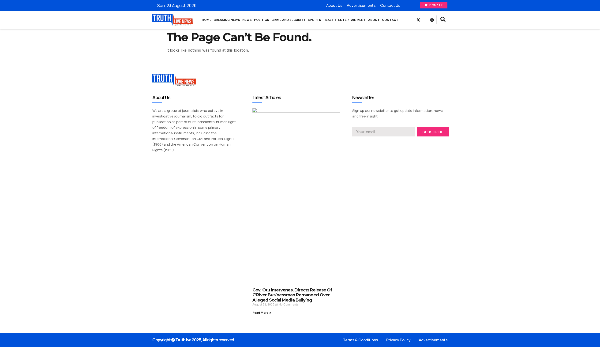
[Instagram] (432, 20)
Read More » (261, 312)
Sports (314, 20)
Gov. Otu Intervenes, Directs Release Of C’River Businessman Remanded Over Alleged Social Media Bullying (292, 295)
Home (206, 20)
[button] (443, 19)
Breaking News (227, 20)
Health (329, 20)
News (247, 20)
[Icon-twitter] (362, 143)
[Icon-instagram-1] (371, 143)
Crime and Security (288, 20)
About (374, 20)
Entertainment (352, 20)
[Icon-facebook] (411, 20)
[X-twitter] (418, 20)
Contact (390, 20)
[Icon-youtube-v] (425, 20)
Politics (261, 20)
